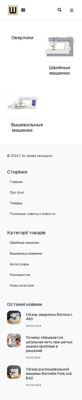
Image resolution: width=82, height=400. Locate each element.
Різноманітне (20, 275)
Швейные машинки (59, 70)
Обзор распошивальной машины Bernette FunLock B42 (49, 373)
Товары (16, 203)
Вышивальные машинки (27, 127)
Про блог (17, 192)
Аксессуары (19, 264)
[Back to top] (73, 388)
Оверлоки (22, 37)
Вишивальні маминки (26, 253)
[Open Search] (60, 9)
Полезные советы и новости (32, 214)
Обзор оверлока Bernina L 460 (49, 316)
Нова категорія (22, 285)
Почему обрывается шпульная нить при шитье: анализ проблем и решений (49, 344)
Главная (16, 182)
